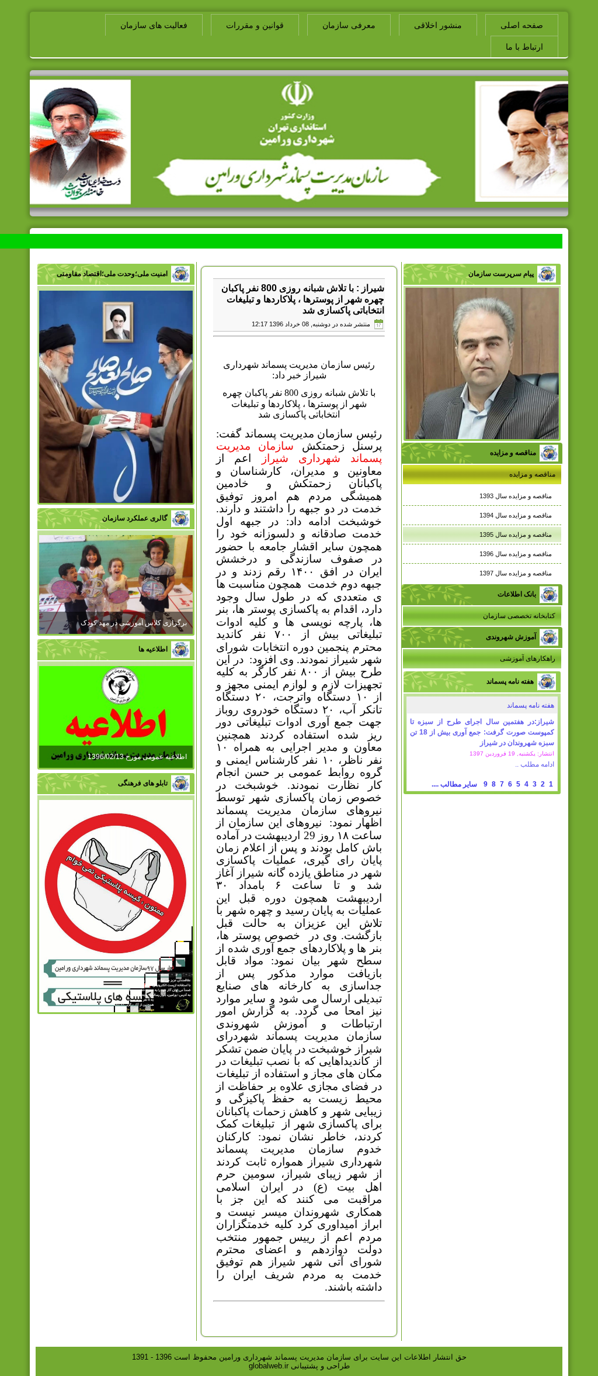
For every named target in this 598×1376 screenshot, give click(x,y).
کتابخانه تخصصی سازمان (519, 616)
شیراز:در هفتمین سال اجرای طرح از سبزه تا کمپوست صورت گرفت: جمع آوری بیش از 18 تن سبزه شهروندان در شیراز (482, 732)
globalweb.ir (268, 1365)
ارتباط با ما (524, 46)
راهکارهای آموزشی (527, 658)
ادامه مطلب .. (534, 764)
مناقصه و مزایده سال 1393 (515, 495)
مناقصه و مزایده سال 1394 (515, 515)
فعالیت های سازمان (153, 25)
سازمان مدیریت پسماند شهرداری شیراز (299, 452)
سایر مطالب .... (454, 784)
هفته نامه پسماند (530, 705)
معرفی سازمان (349, 25)
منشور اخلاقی (438, 25)
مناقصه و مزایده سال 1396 (515, 553)
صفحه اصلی (521, 25)
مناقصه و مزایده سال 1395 (515, 534)
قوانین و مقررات (255, 25)
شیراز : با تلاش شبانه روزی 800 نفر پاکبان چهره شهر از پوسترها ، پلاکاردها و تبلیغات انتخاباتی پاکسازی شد (302, 299)
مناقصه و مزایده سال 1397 (515, 573)
